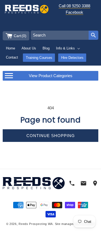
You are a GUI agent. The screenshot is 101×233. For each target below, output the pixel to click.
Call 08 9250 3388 (74, 5)
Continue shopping (50, 135)
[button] (68, 48)
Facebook (74, 12)
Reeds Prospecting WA (36, 223)
